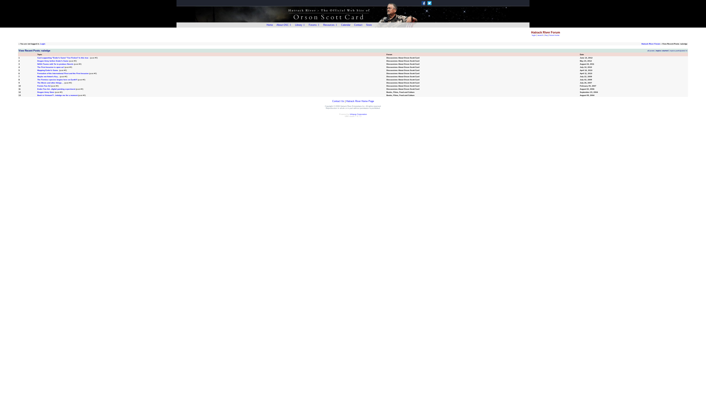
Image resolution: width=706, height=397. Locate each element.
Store (369, 25)
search (540, 35)
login (534, 35)
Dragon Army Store (45, 92)
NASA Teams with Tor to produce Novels (55, 64)
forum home (554, 35)
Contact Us (338, 101)
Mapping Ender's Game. (48, 70)
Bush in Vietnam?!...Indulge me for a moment (57, 95)
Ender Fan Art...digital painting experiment (56, 89)
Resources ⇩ (330, 25)
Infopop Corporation (358, 114)
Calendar (345, 25)
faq (546, 35)
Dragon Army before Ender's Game (53, 61)
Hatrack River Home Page (360, 101)
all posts (650, 51)
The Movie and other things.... (50, 83)
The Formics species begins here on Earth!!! (57, 80)
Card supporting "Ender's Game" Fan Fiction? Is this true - (63, 58)
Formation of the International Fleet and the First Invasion (63, 73)
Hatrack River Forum (650, 44)
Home (270, 25)
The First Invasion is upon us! (51, 67)
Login (42, 44)
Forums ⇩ (314, 25)
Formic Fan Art (44, 86)
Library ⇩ (300, 25)
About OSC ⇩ (284, 25)
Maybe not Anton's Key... (48, 77)
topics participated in (678, 51)
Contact (358, 25)
